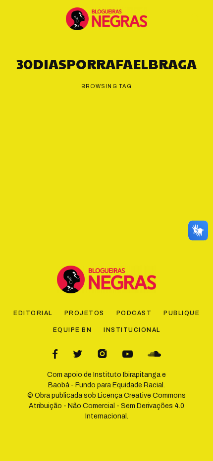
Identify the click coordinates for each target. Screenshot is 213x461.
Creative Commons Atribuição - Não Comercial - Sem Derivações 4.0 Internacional (107, 406)
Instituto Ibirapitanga (126, 374)
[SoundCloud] (154, 354)
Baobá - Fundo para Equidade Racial (105, 385)
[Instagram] (102, 354)
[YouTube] (127, 354)
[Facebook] (55, 354)
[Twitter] (77, 354)
